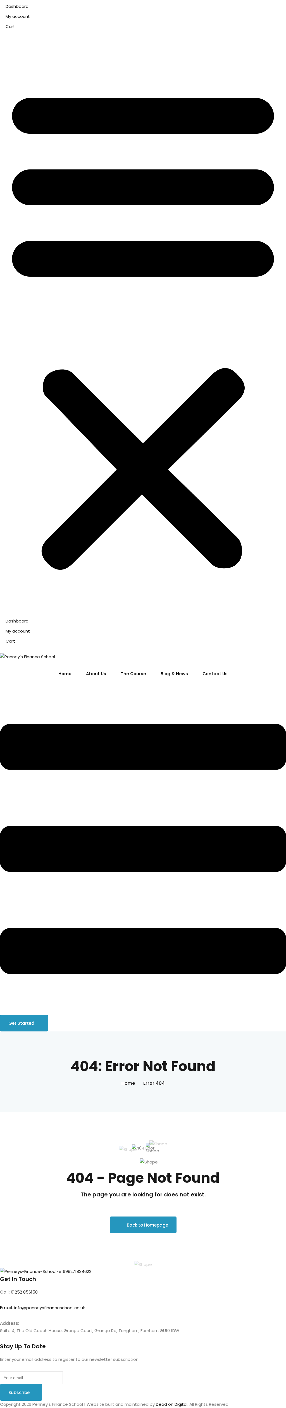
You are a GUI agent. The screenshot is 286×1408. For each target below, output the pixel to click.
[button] (143, 327)
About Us (96, 674)
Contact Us (215, 674)
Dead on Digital (171, 1404)
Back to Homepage (147, 1225)
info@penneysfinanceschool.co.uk (49, 1308)
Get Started (21, 1023)
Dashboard (17, 6)
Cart (10, 26)
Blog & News (174, 674)
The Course (133, 674)
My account (18, 16)
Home (65, 674)
